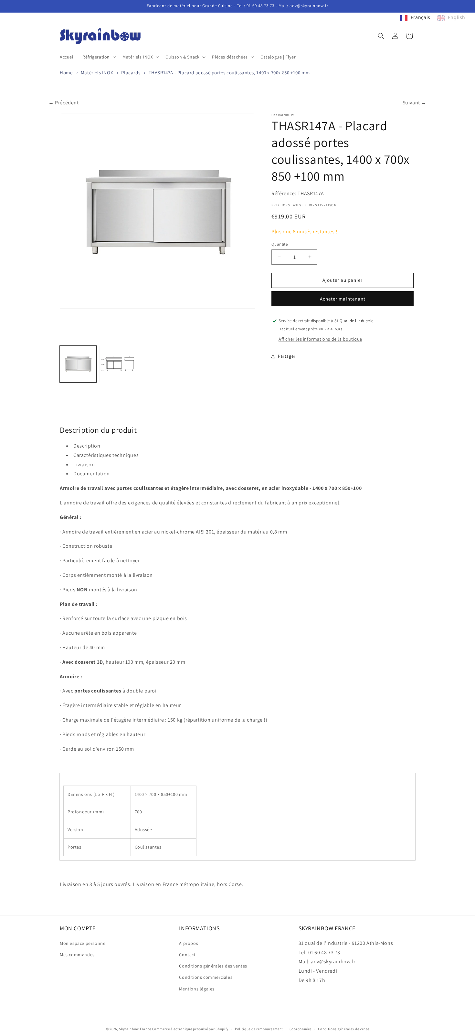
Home (66, 72)
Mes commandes (77, 954)
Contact (187, 954)
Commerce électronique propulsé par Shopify (190, 1029)
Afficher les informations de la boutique (320, 339)
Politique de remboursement (259, 1029)
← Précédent (63, 102)
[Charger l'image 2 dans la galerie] (118, 364)
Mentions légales (197, 989)
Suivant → (415, 102)
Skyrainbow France (135, 1029)
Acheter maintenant (342, 299)
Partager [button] (287, 356)
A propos (188, 943)
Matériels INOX (97, 72)
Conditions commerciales (205, 977)
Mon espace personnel (83, 943)
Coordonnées (301, 1029)
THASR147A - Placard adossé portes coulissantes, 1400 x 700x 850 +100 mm (229, 72)
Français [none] (420, 17)
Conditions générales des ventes (213, 966)
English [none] (456, 17)
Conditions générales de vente (343, 1029)
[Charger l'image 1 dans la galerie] (78, 364)
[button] (99, 57)
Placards (130, 72)
